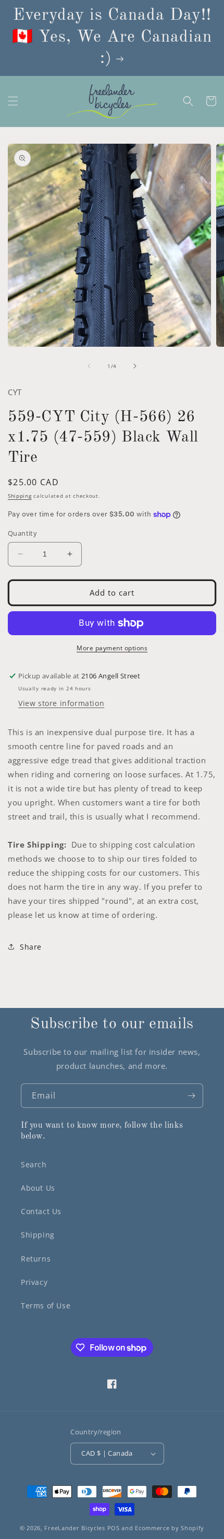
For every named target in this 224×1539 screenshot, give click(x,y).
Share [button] (31, 947)
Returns (36, 1259)
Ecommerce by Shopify (169, 1528)
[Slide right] (134, 366)
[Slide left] (89, 366)
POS (113, 1528)
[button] (13, 101)
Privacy (34, 1282)
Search (34, 1164)
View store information (61, 703)
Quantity (22, 533)
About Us (38, 1188)
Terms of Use (45, 1305)
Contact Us (41, 1211)
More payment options (112, 648)
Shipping (20, 495)
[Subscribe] (191, 1095)
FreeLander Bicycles (74, 1528)
